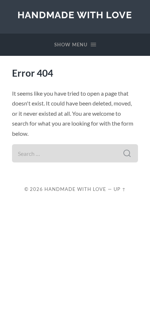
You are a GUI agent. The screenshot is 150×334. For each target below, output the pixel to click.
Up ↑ (120, 189)
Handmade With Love (74, 14)
